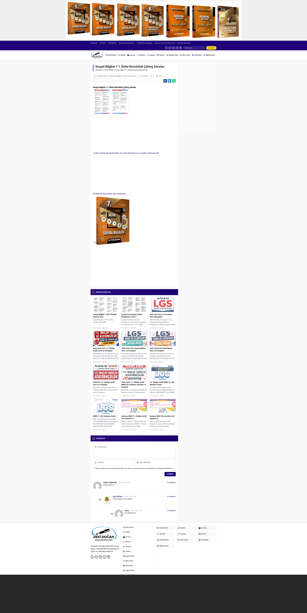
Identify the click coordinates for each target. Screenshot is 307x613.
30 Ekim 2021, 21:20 (124, 482)
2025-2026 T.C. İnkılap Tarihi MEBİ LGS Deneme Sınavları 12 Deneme (133, 384)
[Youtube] (177, 47)
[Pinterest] (180, 47)
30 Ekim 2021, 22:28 (130, 496)
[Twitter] (169, 47)
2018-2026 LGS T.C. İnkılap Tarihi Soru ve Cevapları (103, 349)
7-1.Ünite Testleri (108, 70)
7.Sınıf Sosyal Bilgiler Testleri (117, 76)
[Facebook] (166, 47)
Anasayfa (98, 70)
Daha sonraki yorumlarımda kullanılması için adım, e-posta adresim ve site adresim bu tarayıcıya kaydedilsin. (134, 468)
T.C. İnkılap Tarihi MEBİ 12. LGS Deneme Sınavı (162, 383)
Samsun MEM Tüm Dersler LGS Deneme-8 (162, 417)
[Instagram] (173, 47)
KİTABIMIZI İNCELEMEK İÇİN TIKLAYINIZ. (109, 194)
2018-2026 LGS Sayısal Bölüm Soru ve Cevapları (133, 349)
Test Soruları (132, 76)
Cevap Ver (172, 482)
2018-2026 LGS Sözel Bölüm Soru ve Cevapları (161, 349)
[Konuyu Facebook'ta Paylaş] (165, 81)
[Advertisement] (134, 132)
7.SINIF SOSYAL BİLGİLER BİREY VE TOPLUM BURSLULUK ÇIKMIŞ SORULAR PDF (126, 153)
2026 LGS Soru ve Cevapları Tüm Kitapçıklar (161, 315)
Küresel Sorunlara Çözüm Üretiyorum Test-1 (131, 315)
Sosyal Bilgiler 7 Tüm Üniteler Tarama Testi (105, 315)
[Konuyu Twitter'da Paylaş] (169, 81)
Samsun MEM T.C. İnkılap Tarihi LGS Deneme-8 (134, 417)
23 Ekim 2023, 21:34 (136, 510)
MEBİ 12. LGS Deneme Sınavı (104, 416)
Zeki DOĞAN (117, 496)
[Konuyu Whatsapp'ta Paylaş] (174, 81)
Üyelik (212, 48)
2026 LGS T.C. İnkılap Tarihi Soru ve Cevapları (104, 383)
